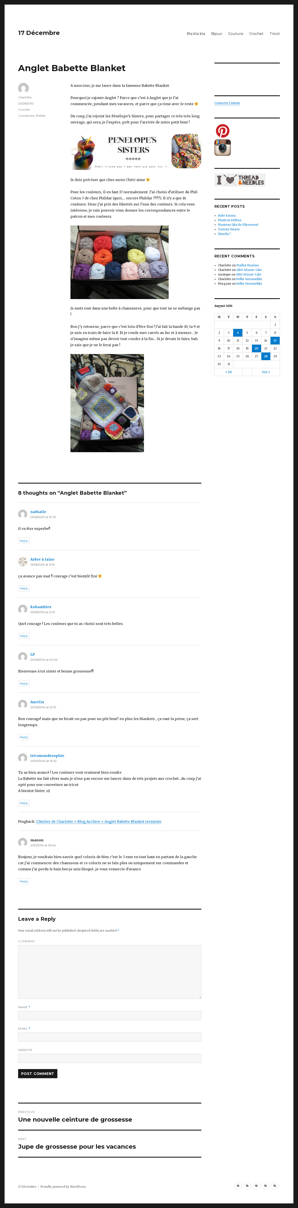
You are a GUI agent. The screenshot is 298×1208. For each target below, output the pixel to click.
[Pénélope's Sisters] (135, 151)
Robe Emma (227, 215)
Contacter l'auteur (227, 103)
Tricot (275, 34)
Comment (26, 941)
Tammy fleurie (229, 229)
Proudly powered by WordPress (63, 1187)
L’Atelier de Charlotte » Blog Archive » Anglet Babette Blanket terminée (98, 821)
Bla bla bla (196, 34)
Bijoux (216, 34)
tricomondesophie (47, 755)
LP (32, 654)
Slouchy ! (224, 234)
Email (24, 1028)
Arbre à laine (42, 559)
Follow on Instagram (250, 79)
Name (24, 1007)
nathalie (38, 512)
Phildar (41, 115)
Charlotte (25, 97)
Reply (24, 540)
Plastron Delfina (229, 220)
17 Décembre (39, 32)
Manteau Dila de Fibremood (238, 225)
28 (266, 356)
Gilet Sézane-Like (249, 270)
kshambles (40, 607)
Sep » (266, 372)
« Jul (228, 372)
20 (256, 348)
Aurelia (37, 702)
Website (25, 1050)
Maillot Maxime (247, 265)
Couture (235, 34)
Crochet (256, 34)
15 (275, 340)
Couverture (26, 115)
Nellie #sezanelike (249, 279)
